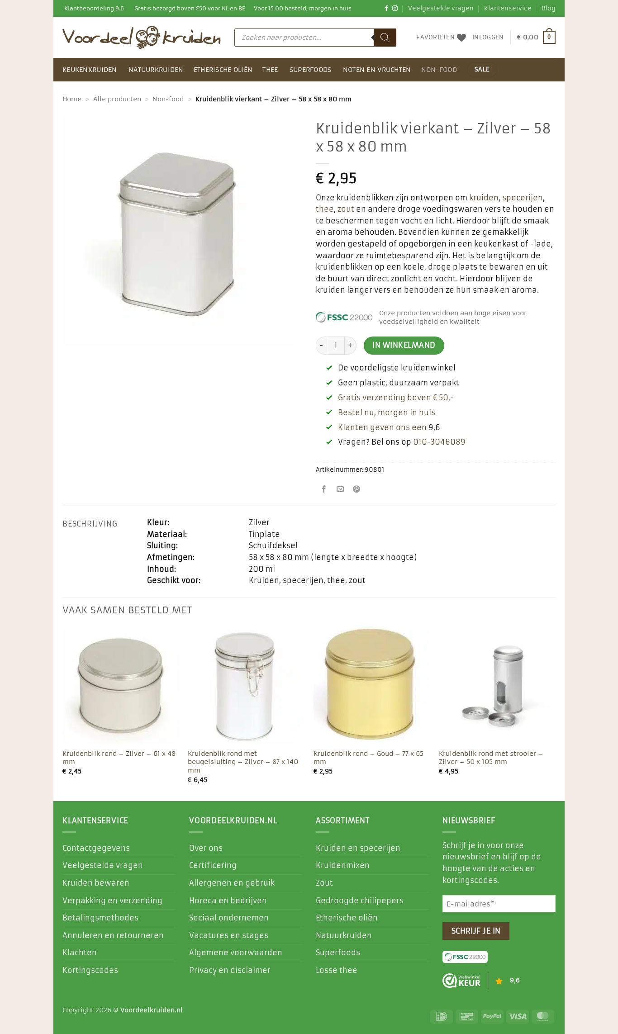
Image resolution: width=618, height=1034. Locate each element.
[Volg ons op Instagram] (395, 8)
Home (71, 99)
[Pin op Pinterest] (356, 490)
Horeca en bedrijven (228, 900)
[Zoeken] (385, 37)
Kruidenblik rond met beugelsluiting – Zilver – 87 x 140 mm (243, 761)
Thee (270, 70)
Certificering (213, 865)
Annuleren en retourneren (113, 935)
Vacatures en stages (228, 935)
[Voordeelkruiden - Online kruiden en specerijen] (141, 37)
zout (346, 208)
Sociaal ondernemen (229, 917)
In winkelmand (403, 345)
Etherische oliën (223, 70)
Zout (324, 882)
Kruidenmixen (343, 865)
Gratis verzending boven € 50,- (396, 397)
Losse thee (336, 970)
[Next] (555, 713)
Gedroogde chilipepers (360, 900)
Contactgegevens (96, 848)
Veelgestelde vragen (441, 8)
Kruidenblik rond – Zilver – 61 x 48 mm (119, 757)
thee (325, 208)
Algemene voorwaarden (235, 952)
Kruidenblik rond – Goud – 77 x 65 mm (368, 757)
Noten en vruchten (377, 70)
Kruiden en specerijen (358, 848)
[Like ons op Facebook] (386, 8)
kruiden (484, 197)
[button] (488, 37)
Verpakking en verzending (112, 900)
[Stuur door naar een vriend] (340, 490)
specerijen (522, 197)
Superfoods (311, 70)
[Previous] (63, 713)
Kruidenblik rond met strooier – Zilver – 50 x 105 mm (491, 757)
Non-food (439, 70)
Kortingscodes (90, 970)
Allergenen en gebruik (232, 882)
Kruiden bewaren (95, 882)
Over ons (206, 848)
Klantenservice (508, 8)
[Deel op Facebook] (324, 490)
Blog (549, 8)
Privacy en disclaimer (230, 970)
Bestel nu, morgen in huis (386, 412)
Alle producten (117, 99)
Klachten (79, 952)
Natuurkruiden (156, 70)
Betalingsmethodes (100, 917)
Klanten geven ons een (382, 427)
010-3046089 (439, 441)
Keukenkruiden (89, 70)
